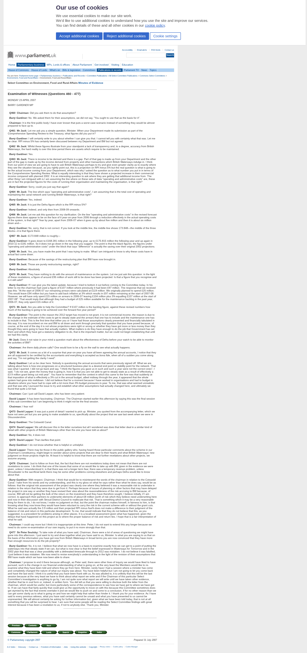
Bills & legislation (71, 70)
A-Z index (11, 647)
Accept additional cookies (79, 36)
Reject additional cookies (126, 36)
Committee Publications (97, 76)
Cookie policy (118, 647)
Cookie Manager (132, 647)
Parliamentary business (31, 64)
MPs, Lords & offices (58, 64)
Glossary (22, 647)
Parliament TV (131, 70)
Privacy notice (105, 647)
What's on (55, 70)
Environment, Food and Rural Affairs (22, 78)
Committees (89, 70)
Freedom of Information (51, 647)
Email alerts (142, 50)
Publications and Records (74, 76)
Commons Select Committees (152, 76)
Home (11, 64)
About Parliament (82, 64)
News (144, 70)
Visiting (115, 64)
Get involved (102, 64)
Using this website (78, 647)
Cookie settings (165, 36)
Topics (153, 70)
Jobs (66, 647)
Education (127, 64)
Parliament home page (28, 76)
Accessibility (127, 50)
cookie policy (155, 25)
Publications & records (109, 70)
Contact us (169, 50)
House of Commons (18, 70)
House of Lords (39, 70)
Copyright (93, 647)
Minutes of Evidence (90, 82)
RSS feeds (155, 50)
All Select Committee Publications (123, 76)
